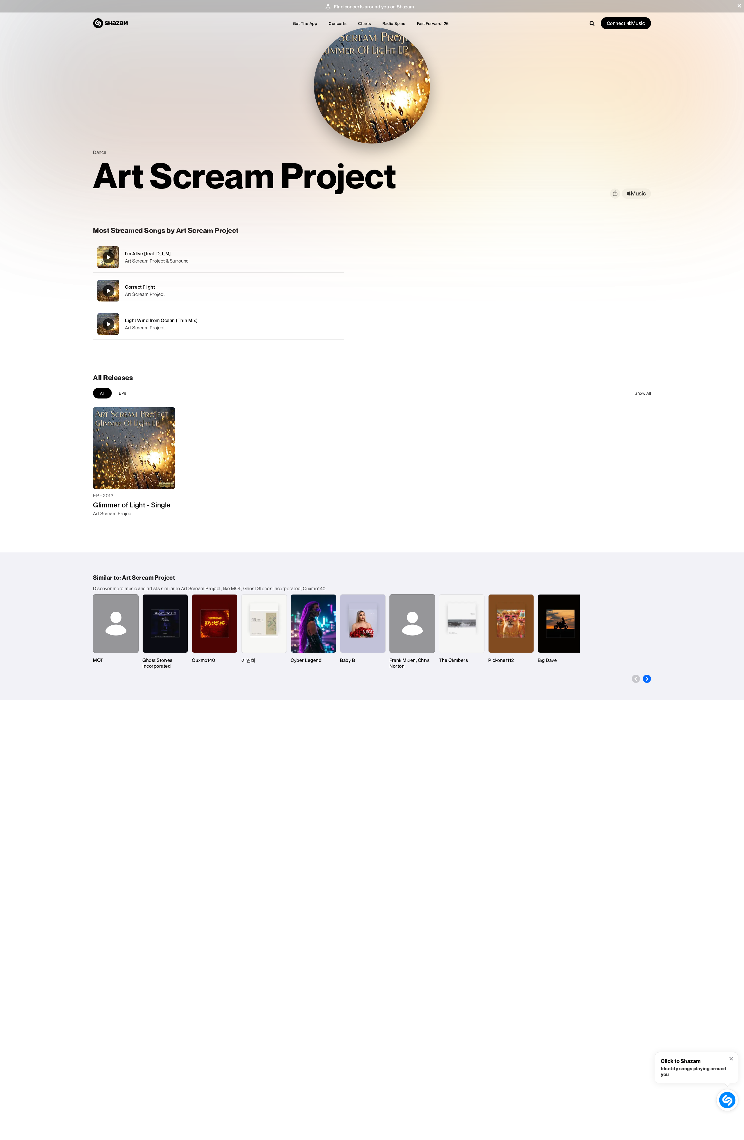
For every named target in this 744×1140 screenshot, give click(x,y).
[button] (739, 6)
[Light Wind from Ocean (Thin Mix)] (218, 324)
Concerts (337, 23)
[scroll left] (636, 679)
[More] (307, 257)
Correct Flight (140, 287)
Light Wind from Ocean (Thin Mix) (161, 320)
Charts (364, 23)
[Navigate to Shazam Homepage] (110, 23)
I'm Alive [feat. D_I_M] (148, 253)
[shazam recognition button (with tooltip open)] (727, 1100)
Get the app (305, 23)
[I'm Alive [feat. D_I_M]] (218, 257)
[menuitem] (305, 23)
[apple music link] (636, 193)
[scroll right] (647, 679)
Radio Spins (393, 23)
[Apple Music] (103, 523)
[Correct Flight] (218, 290)
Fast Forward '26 (433, 23)
